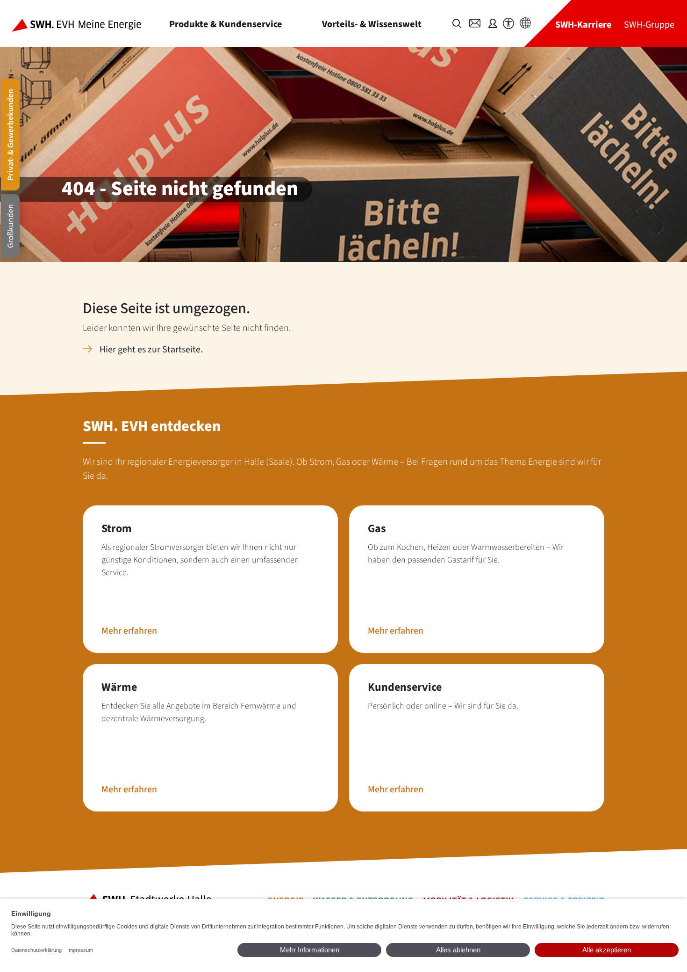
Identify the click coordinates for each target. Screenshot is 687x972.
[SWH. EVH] (84, 23)
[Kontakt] (474, 23)
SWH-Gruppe (649, 24)
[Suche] (457, 24)
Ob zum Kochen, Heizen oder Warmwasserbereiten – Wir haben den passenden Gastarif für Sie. (466, 553)
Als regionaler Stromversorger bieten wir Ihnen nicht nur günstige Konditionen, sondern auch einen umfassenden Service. (200, 559)
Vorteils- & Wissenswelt (372, 24)
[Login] (492, 23)
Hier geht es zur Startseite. (151, 349)
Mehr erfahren (129, 630)
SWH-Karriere (583, 24)
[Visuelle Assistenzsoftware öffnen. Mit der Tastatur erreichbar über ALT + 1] (508, 23)
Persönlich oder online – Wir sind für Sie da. (443, 706)
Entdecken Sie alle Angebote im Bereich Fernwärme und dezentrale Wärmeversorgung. (198, 712)
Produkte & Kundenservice (225, 24)
